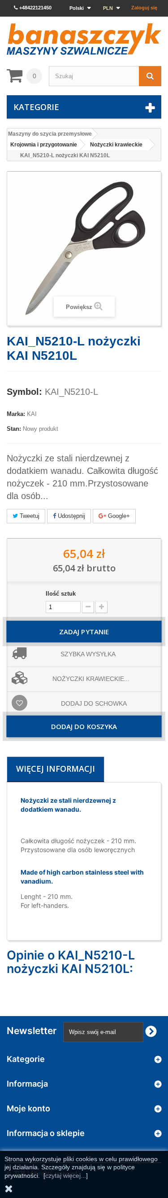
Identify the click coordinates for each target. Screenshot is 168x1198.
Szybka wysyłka (88, 654)
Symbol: (24, 392)
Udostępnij (70, 516)
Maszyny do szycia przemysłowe (50, 134)
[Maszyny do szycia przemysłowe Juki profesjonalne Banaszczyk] (84, 39)
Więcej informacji (55, 768)
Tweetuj (28, 516)
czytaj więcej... (65, 1175)
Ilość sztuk (61, 593)
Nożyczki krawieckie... (90, 678)
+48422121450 (35, 7)
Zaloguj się (144, 7)
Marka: (16, 414)
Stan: (14, 428)
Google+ (118, 516)
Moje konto (28, 1108)
